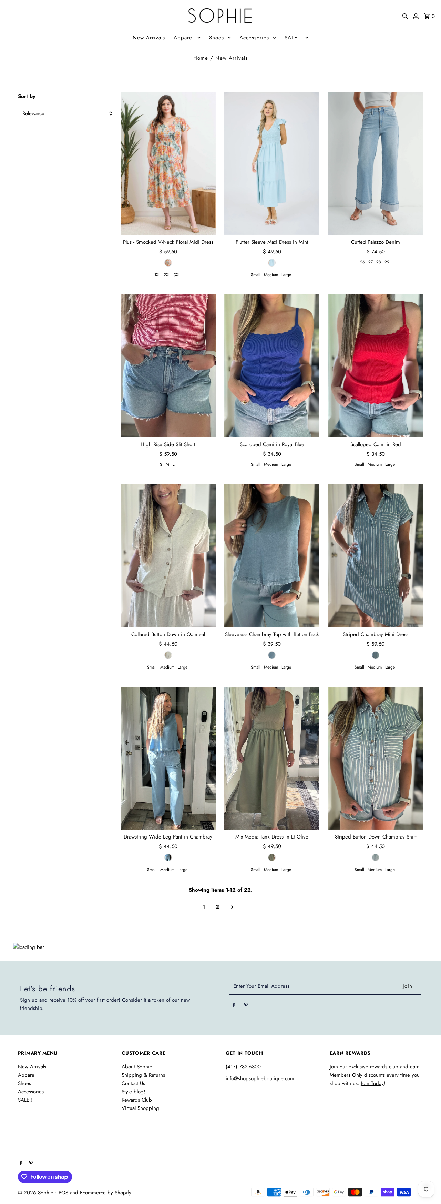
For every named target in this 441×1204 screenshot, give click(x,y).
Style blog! (133, 1091)
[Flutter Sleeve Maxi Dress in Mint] (271, 163)
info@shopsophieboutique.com (260, 1078)
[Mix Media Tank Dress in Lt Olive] (271, 758)
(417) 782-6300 (243, 1067)
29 (386, 262)
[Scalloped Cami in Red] (375, 365)
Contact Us (133, 1083)
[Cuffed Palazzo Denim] (375, 163)
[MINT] (271, 262)
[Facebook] (234, 1006)
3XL (177, 275)
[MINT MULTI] (168, 262)
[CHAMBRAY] (271, 655)
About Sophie (137, 1067)
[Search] (405, 15)
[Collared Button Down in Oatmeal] (168, 555)
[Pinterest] (246, 1006)
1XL (157, 275)
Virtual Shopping (140, 1108)
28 (378, 262)
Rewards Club (137, 1100)
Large (286, 275)
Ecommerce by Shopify (105, 1192)
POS (63, 1192)
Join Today (372, 1083)
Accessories (254, 37)
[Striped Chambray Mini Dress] (375, 555)
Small (255, 275)
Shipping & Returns (143, 1075)
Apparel (184, 37)
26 (362, 262)
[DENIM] (375, 655)
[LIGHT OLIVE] (271, 857)
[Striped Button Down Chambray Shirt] (375, 758)
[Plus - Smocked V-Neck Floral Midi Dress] (168, 163)
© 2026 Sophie (36, 1192)
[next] (232, 907)
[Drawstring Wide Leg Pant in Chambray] (168, 758)
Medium (271, 275)
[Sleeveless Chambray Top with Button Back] (271, 555)
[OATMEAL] (168, 655)
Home (200, 58)
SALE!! (293, 37)
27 (370, 262)
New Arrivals (149, 37)
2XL (167, 275)
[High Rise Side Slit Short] (168, 365)
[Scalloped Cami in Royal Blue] (271, 365)
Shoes (216, 37)
